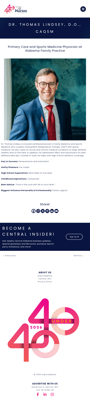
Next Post (79, 255)
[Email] (56, 211)
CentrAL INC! (45, 279)
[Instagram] (38, 211)
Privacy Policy (45, 282)
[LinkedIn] (45, 394)
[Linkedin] (52, 211)
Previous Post (9, 255)
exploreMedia (45, 276)
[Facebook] (34, 211)
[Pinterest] (47, 211)
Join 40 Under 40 (45, 390)
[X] (43, 211)
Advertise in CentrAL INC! (45, 387)
